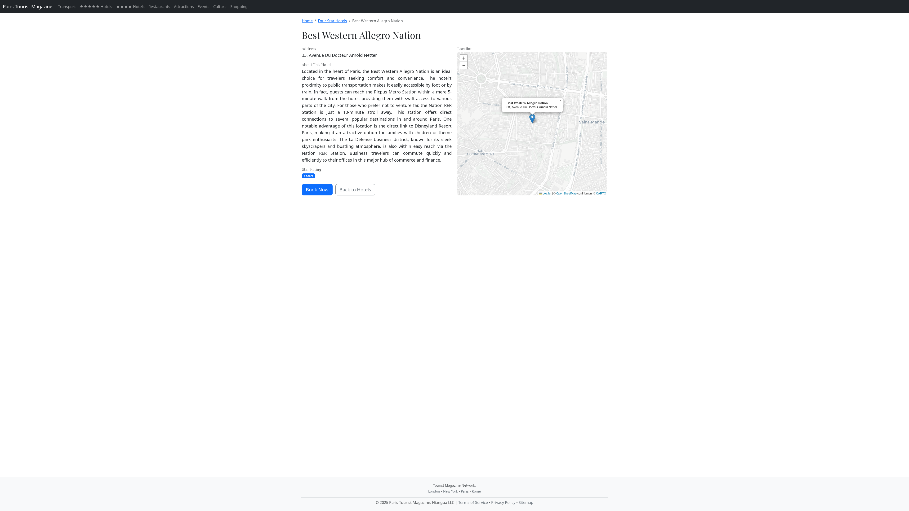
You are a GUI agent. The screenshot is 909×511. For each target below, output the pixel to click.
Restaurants (159, 6)
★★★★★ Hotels (96, 6)
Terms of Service (473, 502)
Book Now (317, 189)
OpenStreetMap (566, 193)
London (434, 491)
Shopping (239, 6)
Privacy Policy (503, 502)
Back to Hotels (355, 189)
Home (307, 20)
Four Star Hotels (332, 20)
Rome (476, 491)
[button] (532, 118)
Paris (465, 491)
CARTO (601, 193)
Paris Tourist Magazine (27, 6)
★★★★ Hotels (130, 6)
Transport (67, 6)
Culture (220, 6)
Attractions (184, 6)
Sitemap (526, 502)
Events (203, 6)
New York (450, 491)
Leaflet (546, 193)
